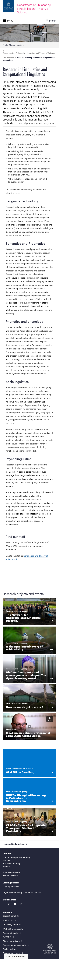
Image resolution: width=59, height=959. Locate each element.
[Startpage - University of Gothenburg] (49, 948)
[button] (21, 20)
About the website (11, 940)
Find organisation (11, 886)
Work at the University (13, 928)
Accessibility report (12, 952)
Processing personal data (15, 944)
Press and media (11, 932)
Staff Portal (10, 920)
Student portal (11, 915)
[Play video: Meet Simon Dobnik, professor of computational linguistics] (29, 726)
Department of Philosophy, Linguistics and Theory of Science (29, 53)
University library (12, 924)
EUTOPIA (7, 936)
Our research (8, 57)
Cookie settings (10, 948)
